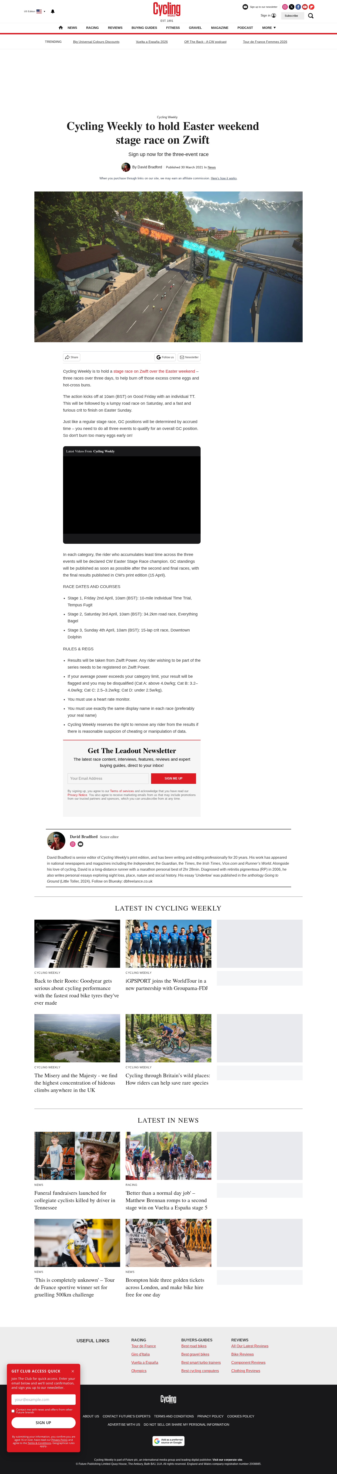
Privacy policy (210, 1416)
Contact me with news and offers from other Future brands (44, 1411)
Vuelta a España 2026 (152, 42)
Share (74, 357)
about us (91, 1416)
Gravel (195, 28)
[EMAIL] (82, 844)
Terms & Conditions (39, 1443)
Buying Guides (144, 28)
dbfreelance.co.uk (138, 881)
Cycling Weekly (167, 117)
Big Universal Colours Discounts (96, 42)
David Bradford (150, 167)
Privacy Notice (77, 795)
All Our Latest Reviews (249, 1346)
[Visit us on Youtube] (305, 7)
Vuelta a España (144, 1363)
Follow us (168, 357)
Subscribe (291, 15)
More (267, 28)
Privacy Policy (59, 1439)
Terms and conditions (174, 1416)
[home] (60, 28)
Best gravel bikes (195, 1354)
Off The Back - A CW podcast (205, 42)
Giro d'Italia (140, 1354)
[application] (132, 495)
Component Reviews (248, 1363)
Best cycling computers (200, 1371)
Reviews (115, 28)
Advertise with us (124, 1424)
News (72, 28)
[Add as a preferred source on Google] (168, 1441)
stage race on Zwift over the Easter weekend (154, 371)
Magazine (219, 28)
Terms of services (122, 791)
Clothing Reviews (245, 1371)
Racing (92, 28)
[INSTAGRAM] (74, 844)
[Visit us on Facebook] (298, 7)
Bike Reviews (242, 1354)
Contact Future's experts (126, 1416)
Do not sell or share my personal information (186, 1424)
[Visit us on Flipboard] (311, 7)
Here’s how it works (224, 178)
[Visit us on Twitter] (291, 7)
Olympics (138, 1371)
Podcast (245, 28)
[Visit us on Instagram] (285, 7)
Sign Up (43, 1422)
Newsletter (192, 357)
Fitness (173, 28)
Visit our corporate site (227, 1459)
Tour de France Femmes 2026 (265, 42)
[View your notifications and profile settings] (52, 11)
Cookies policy (240, 1416)
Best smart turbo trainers (201, 1363)
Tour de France (143, 1346)
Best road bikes (194, 1346)
